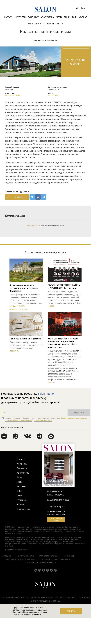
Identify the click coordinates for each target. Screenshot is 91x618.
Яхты (30, 24)
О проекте (6, 555)
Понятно (71, 611)
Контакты (69, 555)
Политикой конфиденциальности (18, 420)
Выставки (21, 486)
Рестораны (48, 24)
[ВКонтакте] (38, 197)
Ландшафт (33, 17)
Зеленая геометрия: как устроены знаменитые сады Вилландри (23, 288)
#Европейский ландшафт (19, 309)
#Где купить (14, 351)
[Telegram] (43, 197)
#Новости (51, 306)
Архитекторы (47, 17)
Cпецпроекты (23, 509)
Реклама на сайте (25, 555)
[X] (32, 197)
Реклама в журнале (49, 555)
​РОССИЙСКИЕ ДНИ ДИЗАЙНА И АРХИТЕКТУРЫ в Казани (64, 286)
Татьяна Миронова (12, 95)
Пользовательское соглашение (55, 559)
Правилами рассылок (43, 420)
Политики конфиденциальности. (27, 614)
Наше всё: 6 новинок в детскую (25, 338)
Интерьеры (20, 17)
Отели (38, 24)
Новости (8, 17)
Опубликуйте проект (56, 519)
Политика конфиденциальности (40, 562)
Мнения (60, 24)
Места (59, 17)
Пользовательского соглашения (74, 418)
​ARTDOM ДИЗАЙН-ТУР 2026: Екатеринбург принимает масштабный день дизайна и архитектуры (63, 343)
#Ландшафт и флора (17, 306)
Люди (74, 17)
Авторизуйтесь (33, 225)
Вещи (67, 17)
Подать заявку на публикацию (20, 559)
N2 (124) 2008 (53, 95)
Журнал (83, 17)
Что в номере (56, 506)
